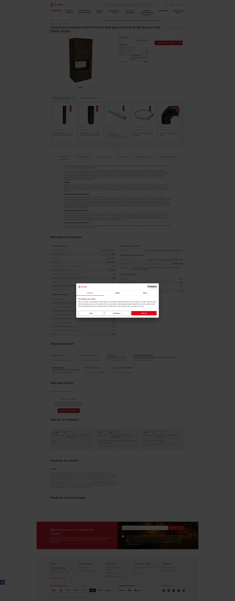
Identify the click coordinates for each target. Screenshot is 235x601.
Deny (91, 313)
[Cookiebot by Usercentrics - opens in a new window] (149, 286)
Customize (116, 313)
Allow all (144, 313)
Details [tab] (117, 293)
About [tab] (145, 293)
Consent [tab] (90, 293)
